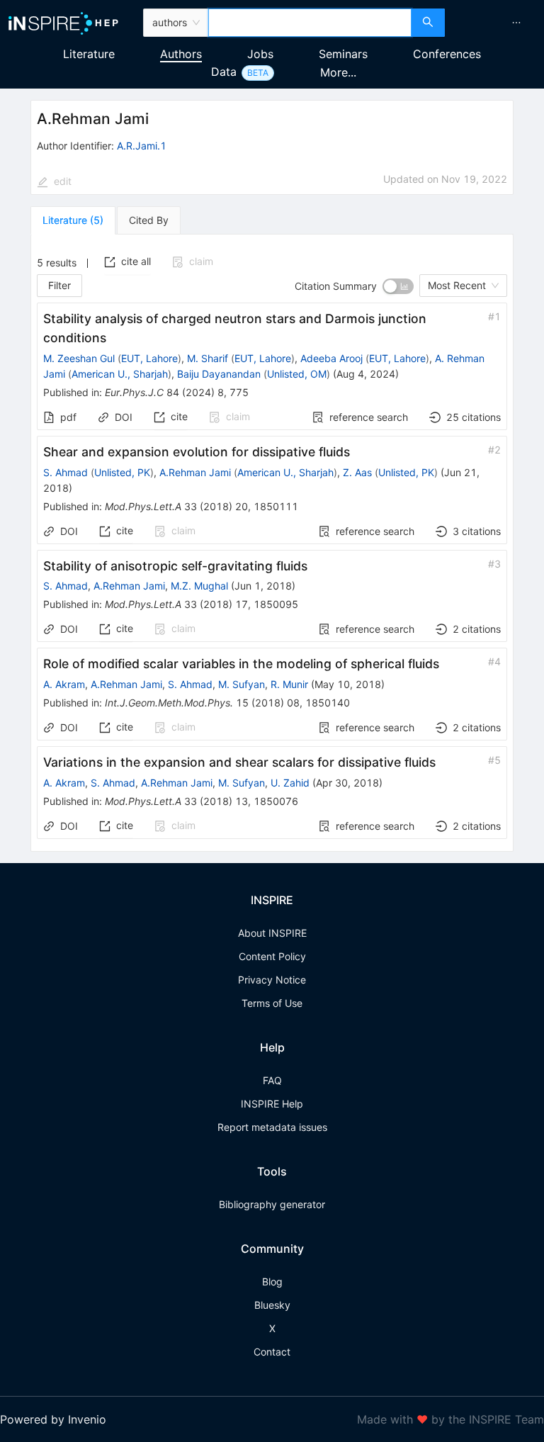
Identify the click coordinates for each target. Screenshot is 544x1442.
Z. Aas (357, 472)
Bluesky (272, 1305)
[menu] (496, 22)
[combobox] (310, 23)
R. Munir (289, 684)
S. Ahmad (65, 472)
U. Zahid (290, 783)
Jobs (260, 54)
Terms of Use (272, 1003)
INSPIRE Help (272, 1104)
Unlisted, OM (297, 374)
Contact (272, 1352)
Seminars (343, 54)
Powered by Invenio (53, 1419)
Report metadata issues (272, 1127)
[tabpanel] (272, 543)
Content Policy (272, 956)
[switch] (398, 286)
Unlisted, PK (122, 472)
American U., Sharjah (120, 374)
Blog (272, 1281)
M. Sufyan (241, 684)
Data (224, 71)
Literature (89, 54)
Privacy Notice (272, 980)
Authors (181, 54)
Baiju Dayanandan (219, 374)
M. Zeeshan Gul (79, 358)
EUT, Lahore (149, 358)
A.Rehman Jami (195, 472)
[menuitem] (516, 22)
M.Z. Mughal (199, 586)
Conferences (447, 54)
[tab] (72, 220)
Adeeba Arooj (331, 358)
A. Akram (64, 684)
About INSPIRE (272, 933)
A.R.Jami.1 (141, 146)
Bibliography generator (272, 1204)
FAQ (272, 1080)
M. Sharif (207, 358)
